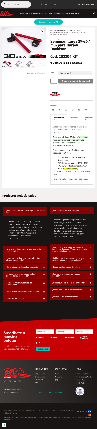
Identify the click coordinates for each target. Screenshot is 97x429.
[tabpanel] (71, 154)
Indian (55, 337)
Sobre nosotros (54, 13)
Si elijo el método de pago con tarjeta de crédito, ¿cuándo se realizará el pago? (68, 259)
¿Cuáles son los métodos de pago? (65, 210)
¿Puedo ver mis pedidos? (15, 299)
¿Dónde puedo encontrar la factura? (66, 267)
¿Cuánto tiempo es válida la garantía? (67, 290)
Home (22, 13)
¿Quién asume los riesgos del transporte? (68, 283)
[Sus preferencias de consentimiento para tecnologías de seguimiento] (4, 425)
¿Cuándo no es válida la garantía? (65, 297)
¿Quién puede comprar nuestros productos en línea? (24, 211)
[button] (42, 31)
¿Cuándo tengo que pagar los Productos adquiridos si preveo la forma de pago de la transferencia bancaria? (69, 249)
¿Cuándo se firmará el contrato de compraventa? (19, 284)
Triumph (71, 337)
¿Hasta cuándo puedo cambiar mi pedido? (22, 267)
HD (39, 343)
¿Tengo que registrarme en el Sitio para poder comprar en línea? (24, 250)
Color (53, 73)
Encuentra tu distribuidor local (76, 81)
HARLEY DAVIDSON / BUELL (64, 30)
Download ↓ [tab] (74, 119)
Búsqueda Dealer (37, 13)
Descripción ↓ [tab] (58, 119)
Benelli (41, 337)
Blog (46, 13)
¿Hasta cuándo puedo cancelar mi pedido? (22, 292)
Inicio (52, 30)
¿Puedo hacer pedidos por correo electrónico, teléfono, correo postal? (23, 259)
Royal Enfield (85, 337)
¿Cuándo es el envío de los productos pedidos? (66, 275)
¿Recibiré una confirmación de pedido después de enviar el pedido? (20, 275)
